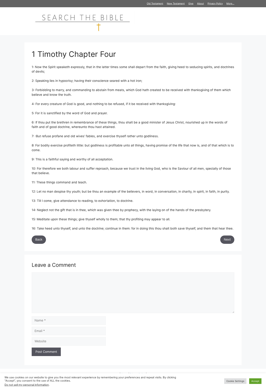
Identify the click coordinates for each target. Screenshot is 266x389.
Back (38, 239)
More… (230, 3)
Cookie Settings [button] (235, 381)
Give (190, 3)
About (200, 3)
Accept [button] (255, 381)
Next (227, 239)
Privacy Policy (215, 3)
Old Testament (155, 3)
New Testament (176, 3)
